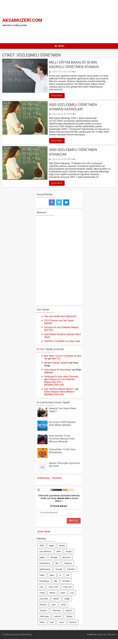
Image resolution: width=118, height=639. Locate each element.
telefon (68, 610)
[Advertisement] (83, 21)
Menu (61, 46)
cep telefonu (45, 551)
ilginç (52, 575)
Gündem (8, 103)
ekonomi (66, 557)
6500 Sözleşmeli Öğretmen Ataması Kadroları (73, 107)
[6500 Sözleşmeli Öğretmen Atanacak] (25, 163)
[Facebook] (52, 202)
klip (55, 581)
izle (67, 575)
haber (42, 575)
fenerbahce (44, 563)
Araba (62, 545)
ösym (61, 622)
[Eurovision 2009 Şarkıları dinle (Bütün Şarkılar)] (42, 429)
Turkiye (69, 616)
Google (58, 569)
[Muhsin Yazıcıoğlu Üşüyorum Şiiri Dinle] (42, 471)
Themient (111, 634)
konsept (66, 581)
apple (51, 545)
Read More (56, 95)
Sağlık (67, 598)
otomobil (43, 598)
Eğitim (6, 60)
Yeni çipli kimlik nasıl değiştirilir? (60, 316)
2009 (41, 545)
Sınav (63, 604)
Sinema (42, 604)
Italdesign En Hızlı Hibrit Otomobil (61, 376)
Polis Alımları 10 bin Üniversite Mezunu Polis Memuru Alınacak (62, 438)
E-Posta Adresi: (59, 506)
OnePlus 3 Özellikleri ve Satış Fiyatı (62, 341)
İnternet (73, 622)
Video (42, 622)
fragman (68, 563)
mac (41, 587)
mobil (42, 592)
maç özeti (53, 587)
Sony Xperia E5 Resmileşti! (58, 369)
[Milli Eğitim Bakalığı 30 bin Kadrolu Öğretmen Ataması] (25, 76)
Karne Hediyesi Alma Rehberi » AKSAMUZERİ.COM (59, 393)
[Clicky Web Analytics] (68, 490)
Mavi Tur (56, 358)
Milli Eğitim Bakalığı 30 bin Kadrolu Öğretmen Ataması (74, 64)
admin (55, 71)
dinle (58, 551)
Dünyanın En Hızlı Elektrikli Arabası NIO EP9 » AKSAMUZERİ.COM (59, 382)
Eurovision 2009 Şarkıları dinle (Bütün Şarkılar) (62, 423)
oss (72, 592)
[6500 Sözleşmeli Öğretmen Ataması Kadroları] (25, 118)
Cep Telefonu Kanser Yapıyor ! (59, 389)
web (52, 622)
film (57, 563)
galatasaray (44, 569)
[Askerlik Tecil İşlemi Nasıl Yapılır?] (42, 416)
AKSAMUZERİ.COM (22, 20)
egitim (42, 557)
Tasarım (43, 610)
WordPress (26, 634)
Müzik (52, 592)
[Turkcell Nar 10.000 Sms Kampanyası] (42, 457)
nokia (62, 592)
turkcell (57, 616)
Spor (54, 604)
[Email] (66, 202)
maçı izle (67, 587)
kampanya (44, 581)
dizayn (69, 551)
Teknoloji (56, 610)
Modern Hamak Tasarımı (56, 362)
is (60, 575)
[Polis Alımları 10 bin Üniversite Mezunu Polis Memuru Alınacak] (42, 443)
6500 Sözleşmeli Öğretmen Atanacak (73, 152)
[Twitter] (59, 202)
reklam (56, 598)
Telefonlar (44, 616)
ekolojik (53, 557)
